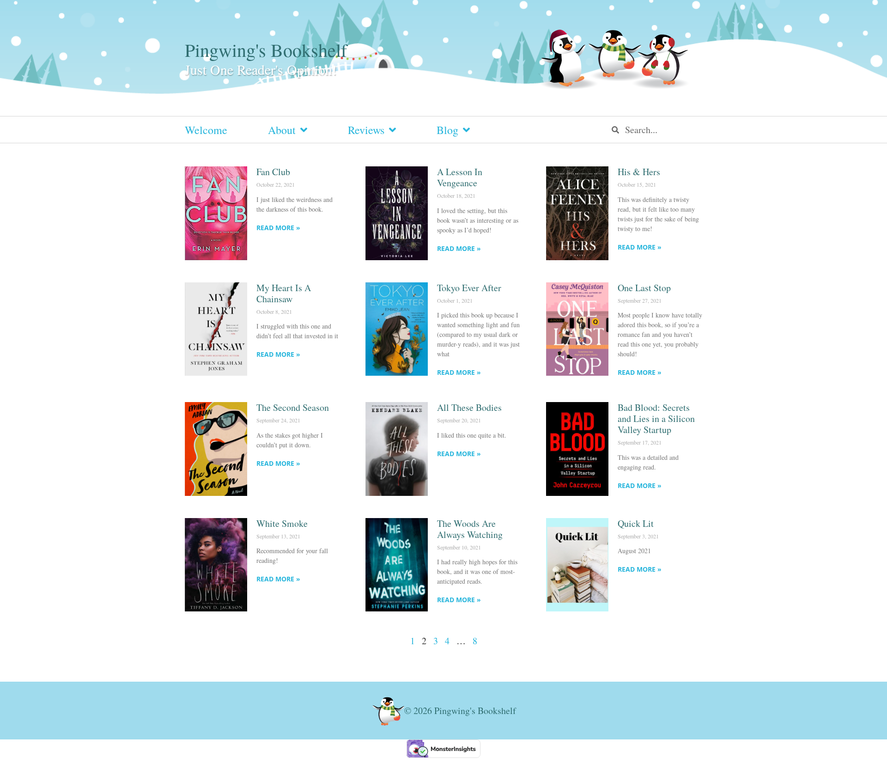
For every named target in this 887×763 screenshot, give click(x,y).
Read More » (278, 227)
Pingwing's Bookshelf (266, 49)
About (282, 129)
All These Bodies (469, 407)
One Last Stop (644, 287)
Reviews (366, 129)
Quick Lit (636, 523)
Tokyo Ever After (469, 287)
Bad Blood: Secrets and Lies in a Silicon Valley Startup (656, 418)
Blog (447, 129)
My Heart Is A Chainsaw (283, 293)
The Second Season (292, 407)
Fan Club (273, 171)
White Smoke (282, 523)
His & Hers (639, 171)
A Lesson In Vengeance (459, 177)
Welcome (206, 129)
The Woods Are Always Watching (470, 529)
